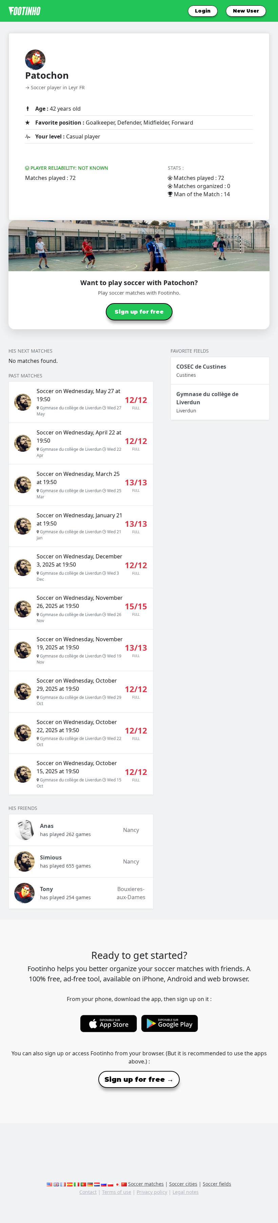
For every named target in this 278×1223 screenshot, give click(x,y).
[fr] (63, 1184)
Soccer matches (146, 1184)
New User (246, 11)
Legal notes (186, 1192)
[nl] (97, 1184)
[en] (49, 1184)
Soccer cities (183, 1184)
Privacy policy (152, 1192)
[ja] (117, 1184)
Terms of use (116, 1192)
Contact (88, 1192)
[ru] (103, 1184)
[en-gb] (56, 1184)
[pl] (110, 1184)
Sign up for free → (139, 1079)
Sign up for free (139, 312)
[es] (70, 1184)
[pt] (83, 1184)
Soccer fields (217, 1184)
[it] (76, 1184)
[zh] (124, 1184)
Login (203, 11)
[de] (90, 1184)
